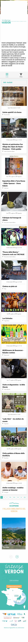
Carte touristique (14, 580)
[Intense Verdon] (5, 21)
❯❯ (25, 497)
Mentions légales (8, 627)
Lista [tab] (7, 77)
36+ (14, 497)
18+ (10, 497)
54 (18, 497)
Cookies (22, 627)
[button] (17, 21)
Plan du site (16, 627)
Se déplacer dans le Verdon (14, 586)
